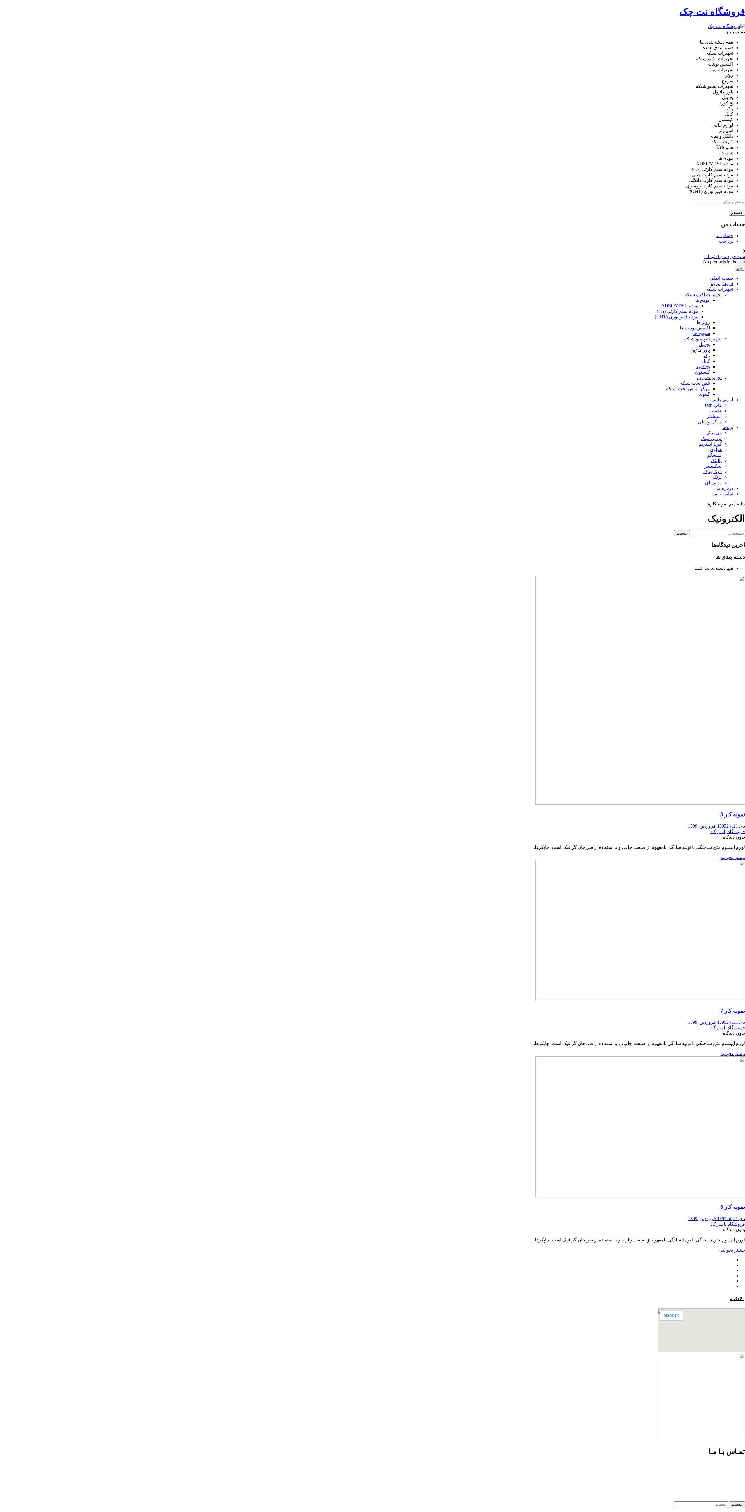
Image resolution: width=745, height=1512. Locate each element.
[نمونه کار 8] (640, 803)
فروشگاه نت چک (712, 11)
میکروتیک (712, 471)
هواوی (716, 449)
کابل (706, 361)
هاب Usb (713, 405)
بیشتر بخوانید (733, 857)
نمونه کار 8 (732, 814)
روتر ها (703, 322)
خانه (741, 503)
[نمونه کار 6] (640, 1195)
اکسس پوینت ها (695, 327)
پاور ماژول (699, 349)
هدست (715, 410)
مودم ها (702, 300)
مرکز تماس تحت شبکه (688, 388)
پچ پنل (704, 344)
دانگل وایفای (710, 421)
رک (707, 355)
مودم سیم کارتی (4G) (677, 311)
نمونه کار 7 (732, 1011)
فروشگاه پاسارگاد (727, 831)
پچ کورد (703, 366)
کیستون (702, 372)
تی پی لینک (711, 438)
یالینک (716, 460)
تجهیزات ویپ (709, 377)
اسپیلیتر (714, 416)
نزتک (717, 477)
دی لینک (714, 432)
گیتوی (704, 394)
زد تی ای (713, 482)
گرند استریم (710, 443)
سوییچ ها (701, 333)
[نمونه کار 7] (640, 999)
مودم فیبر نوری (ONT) (676, 316)
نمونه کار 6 (732, 1207)
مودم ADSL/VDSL (679, 305)
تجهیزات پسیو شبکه (703, 338)
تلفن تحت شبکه (695, 383)
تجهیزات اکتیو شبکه (703, 294)
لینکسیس (712, 466)
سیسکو (714, 454)
